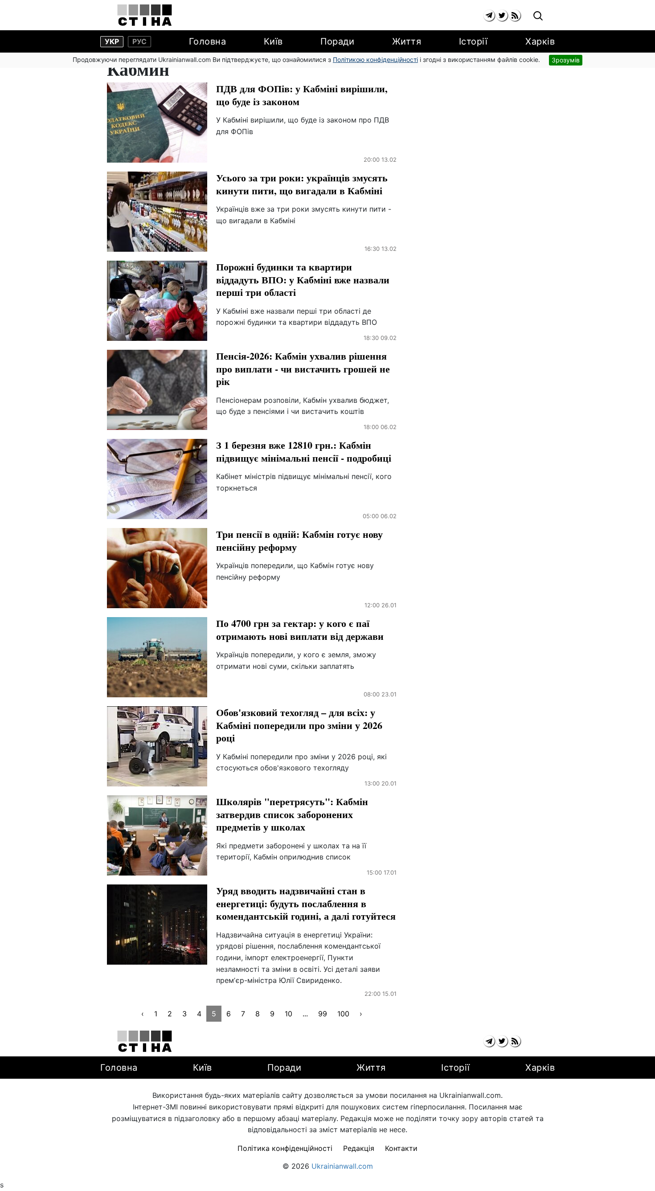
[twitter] (502, 15)
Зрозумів (566, 60)
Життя (407, 41)
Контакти (401, 1148)
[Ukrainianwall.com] (144, 15)
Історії (473, 41)
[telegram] (489, 15)
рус (139, 41)
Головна (207, 41)
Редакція (358, 1148)
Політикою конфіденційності (375, 59)
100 (343, 1013)
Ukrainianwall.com (342, 1166)
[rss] (514, 15)
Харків (540, 41)
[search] (538, 16)
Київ (273, 41)
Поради (337, 41)
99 (322, 1013)
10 (288, 1013)
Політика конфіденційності (284, 1148)
